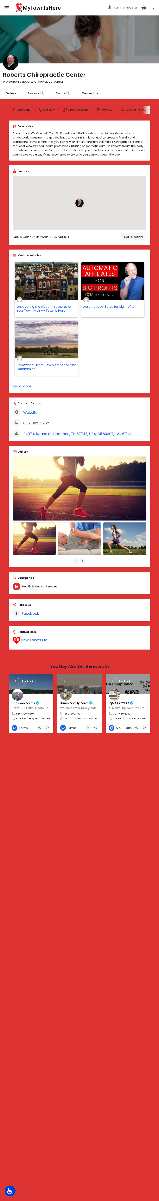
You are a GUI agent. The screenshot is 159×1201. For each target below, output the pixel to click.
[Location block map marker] (79, 203)
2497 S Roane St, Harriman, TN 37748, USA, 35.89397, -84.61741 (77, 433)
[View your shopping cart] (143, 7)
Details (11, 93)
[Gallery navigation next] (83, 561)
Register (131, 7)
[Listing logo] (10, 62)
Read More (22, 386)
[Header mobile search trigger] (152, 7)
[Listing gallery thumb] (79, 488)
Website (30, 412)
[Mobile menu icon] (6, 8)
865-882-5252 (36, 423)
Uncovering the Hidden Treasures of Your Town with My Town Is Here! (44, 308)
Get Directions (133, 237)
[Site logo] (38, 8)
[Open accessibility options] (10, 1191)
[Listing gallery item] (34, 538)
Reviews (35, 93)
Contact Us (90, 93)
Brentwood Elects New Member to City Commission (46, 367)
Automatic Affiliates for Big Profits (108, 306)
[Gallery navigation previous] (76, 561)
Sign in (117, 7)
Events (62, 93)
